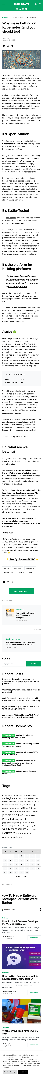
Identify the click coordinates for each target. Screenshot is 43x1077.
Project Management (9, 826)
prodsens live (8, 572)
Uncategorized (7, 837)
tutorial (19, 833)
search (33, 664)
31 (27, 873)
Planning (22, 811)
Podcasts (35, 811)
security (35, 829)
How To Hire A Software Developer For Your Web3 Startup (20, 922)
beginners (11, 798)
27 (5, 873)
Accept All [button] (22, 1072)
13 (5, 864)
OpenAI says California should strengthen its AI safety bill (21, 691)
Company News (33, 798)
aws (3, 798)
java (23, 805)
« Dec (18, 876)
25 (32, 868)
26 (38, 868)
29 (16, 873)
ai (3, 795)
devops (6, 568)
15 (16, 864)
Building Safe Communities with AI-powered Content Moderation (20, 977)
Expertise (5, 805)
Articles (19, 795)
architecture (11, 795)
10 (27, 860)
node (34, 808)
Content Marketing (9, 801)
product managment (10, 823)
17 (27, 864)
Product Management (14, 819)
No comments (31, 18)
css (18, 801)
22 (16, 868)
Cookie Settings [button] (9, 1072)
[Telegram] (26, 9)
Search (6, 659)
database (23, 801)
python (37, 826)
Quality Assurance (13, 639)
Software (5, 18)
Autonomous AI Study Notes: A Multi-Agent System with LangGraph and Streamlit (20, 716)
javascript (31, 804)
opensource (30, 568)
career (20, 798)
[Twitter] (23, 9)
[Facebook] (17, 9)
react (29, 829)
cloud (25, 798)
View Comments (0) (20, 591)
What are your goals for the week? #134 (20, 1032)
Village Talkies (8, 735)
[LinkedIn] (20, 9)
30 (21, 873)
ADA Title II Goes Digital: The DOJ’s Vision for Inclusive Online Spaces (20, 643)
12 (38, 860)
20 (5, 868)
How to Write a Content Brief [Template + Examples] (25, 615)
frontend (11, 805)
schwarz (6, 38)
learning (5, 808)
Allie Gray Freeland (9, 991)
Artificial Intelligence (30, 795)
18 (32, 864)
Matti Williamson (8, 937)
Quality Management (14, 828)
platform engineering (17, 512)
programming (27, 822)
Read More (34, 938)
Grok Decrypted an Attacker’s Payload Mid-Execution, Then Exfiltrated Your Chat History (21, 699)
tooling (31, 572)
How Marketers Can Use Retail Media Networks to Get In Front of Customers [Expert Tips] (19, 763)
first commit (11, 218)
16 (21, 864)
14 (10, 864)
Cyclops (8, 458)
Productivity (29, 815)
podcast (28, 811)
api (6, 795)
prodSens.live (21, 4)
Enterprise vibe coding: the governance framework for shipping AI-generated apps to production (21, 681)
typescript (27, 833)
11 (32, 860)
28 (10, 873)
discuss (37, 801)
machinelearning (14, 808)
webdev (17, 837)
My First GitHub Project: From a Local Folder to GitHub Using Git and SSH (20, 707)
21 (10, 868)
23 (21, 868)
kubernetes (17, 568)
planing (15, 811)
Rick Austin (7, 1044)
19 (38, 864)
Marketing (19, 610)
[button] (3, 4)
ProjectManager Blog (25, 826)
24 (27, 868)
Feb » (25, 876)
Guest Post (18, 805)
